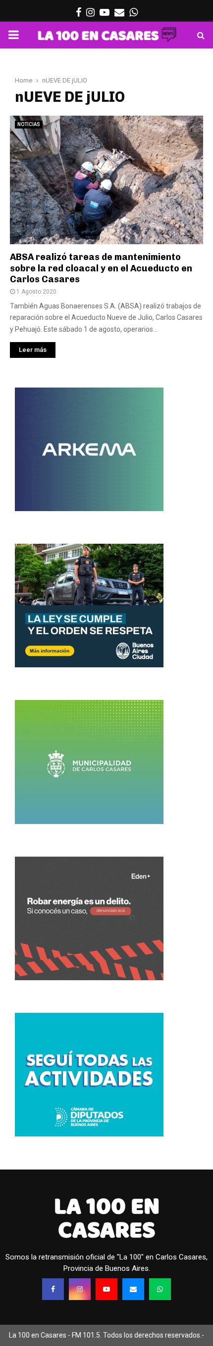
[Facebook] (53, 1289)
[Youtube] (106, 1289)
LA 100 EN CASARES (107, 1218)
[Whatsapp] (160, 1289)
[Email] (133, 1289)
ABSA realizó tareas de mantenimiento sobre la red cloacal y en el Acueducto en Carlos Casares (101, 268)
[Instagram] (80, 1289)
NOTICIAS (28, 124)
